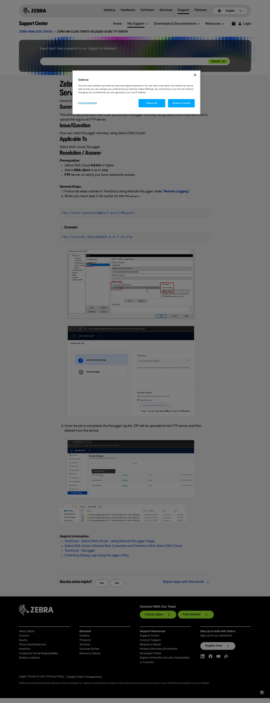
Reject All (151, 103)
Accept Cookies (181, 103)
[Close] (195, 75)
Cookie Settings (87, 103)
